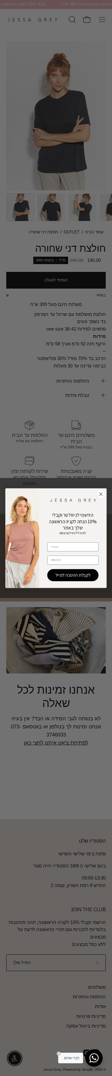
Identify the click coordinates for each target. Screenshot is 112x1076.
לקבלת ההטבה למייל (73, 575)
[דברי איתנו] (94, 1058)
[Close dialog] (101, 494)
